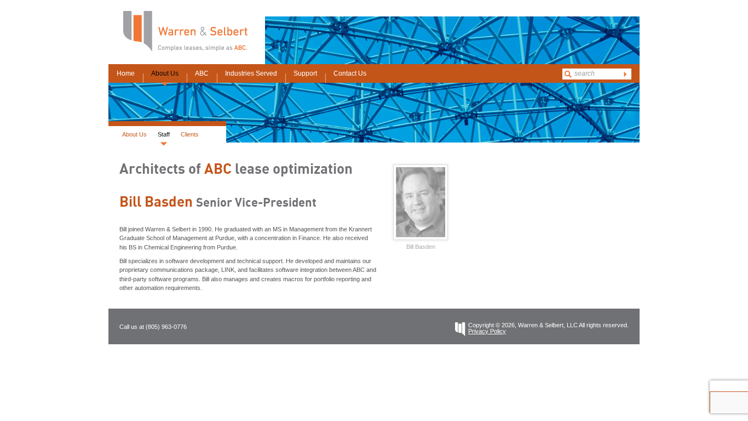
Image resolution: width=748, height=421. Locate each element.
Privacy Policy (487, 331)
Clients (190, 134)
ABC (202, 73)
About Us (165, 73)
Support (305, 73)
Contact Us (349, 73)
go (625, 74)
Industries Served (251, 73)
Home (126, 73)
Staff (164, 134)
